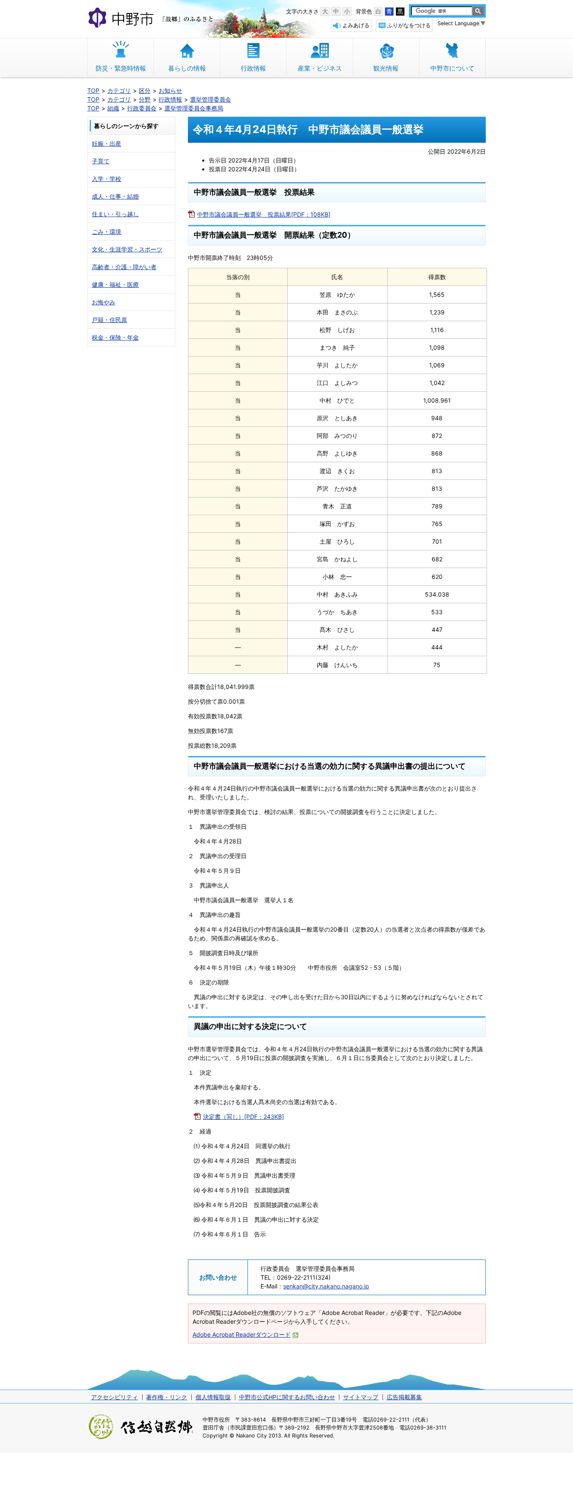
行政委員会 (141, 108)
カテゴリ (119, 90)
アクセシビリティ (114, 1397)
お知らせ (170, 90)
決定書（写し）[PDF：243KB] (243, 1116)
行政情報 (253, 68)
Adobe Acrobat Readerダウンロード (242, 1334)
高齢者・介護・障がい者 (124, 266)
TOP (93, 90)
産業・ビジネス (320, 68)
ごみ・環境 (106, 231)
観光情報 (385, 68)
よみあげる (356, 25)
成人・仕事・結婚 (115, 196)
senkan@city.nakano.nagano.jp (326, 1286)
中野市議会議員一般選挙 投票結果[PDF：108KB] (264, 214)
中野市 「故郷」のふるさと (152, 18)
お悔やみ (103, 302)
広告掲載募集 (404, 1397)
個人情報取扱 (213, 1397)
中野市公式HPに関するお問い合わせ (287, 1397)
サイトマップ (360, 1397)
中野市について (452, 68)
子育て (100, 161)
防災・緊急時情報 (121, 68)
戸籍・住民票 (109, 319)
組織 (113, 108)
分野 (145, 99)
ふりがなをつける (409, 25)
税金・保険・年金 (115, 337)
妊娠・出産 (106, 143)
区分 (145, 90)
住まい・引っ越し (115, 213)
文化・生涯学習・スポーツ (127, 249)
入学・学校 (106, 178)
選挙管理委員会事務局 (193, 108)
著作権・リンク (166, 1397)
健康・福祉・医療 (115, 284)
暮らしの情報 (187, 68)
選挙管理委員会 (210, 99)
